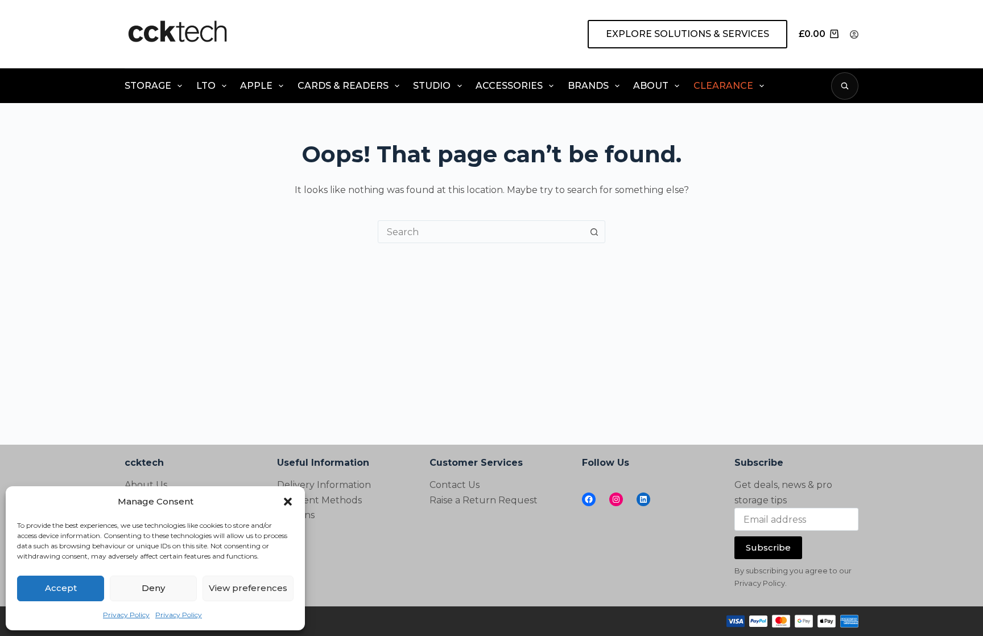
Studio (432, 85)
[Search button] (594, 232)
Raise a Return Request (483, 500)
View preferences (248, 587)
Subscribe (768, 547)
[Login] (854, 34)
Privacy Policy (126, 614)
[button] (288, 501)
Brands (588, 85)
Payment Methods (319, 500)
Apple (256, 85)
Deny (153, 587)
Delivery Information (324, 484)
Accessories (509, 85)
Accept (61, 587)
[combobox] (480, 231)
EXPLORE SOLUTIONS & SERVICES (687, 33)
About (650, 85)
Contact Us (454, 484)
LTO (206, 85)
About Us (146, 484)
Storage (148, 85)
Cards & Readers (343, 85)
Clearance (723, 85)
